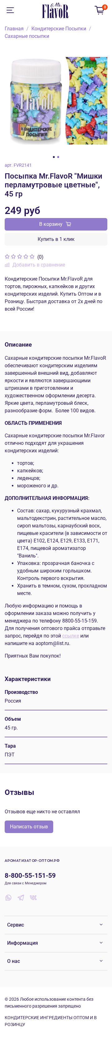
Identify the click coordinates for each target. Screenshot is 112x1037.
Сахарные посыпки (27, 36)
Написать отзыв (29, 827)
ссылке (70, 636)
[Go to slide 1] (54, 157)
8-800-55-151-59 (30, 875)
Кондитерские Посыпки (58, 29)
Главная (14, 29)
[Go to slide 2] (58, 157)
